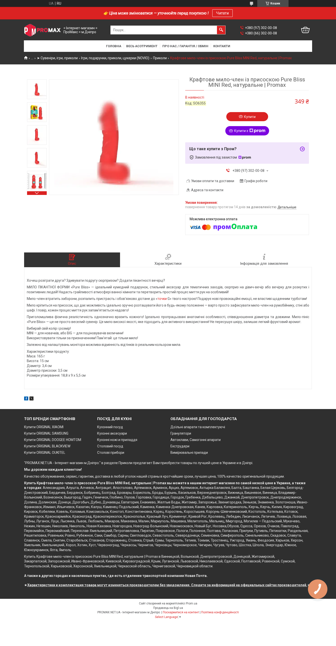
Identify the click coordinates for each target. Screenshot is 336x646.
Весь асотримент (141, 46)
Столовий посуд (110, 446)
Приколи (160, 58)
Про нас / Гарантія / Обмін (185, 46)
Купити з (241, 131)
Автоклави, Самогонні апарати (195, 440)
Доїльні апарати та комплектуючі (197, 427)
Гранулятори (180, 433)
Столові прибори (110, 453)
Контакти (221, 46)
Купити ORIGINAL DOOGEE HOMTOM (52, 440)
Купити (250, 117)
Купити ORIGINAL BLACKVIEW (47, 446)
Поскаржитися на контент (181, 612)
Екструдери (179, 446)
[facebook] (26, 399)
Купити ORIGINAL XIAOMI (43, 427)
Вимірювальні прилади (189, 453)
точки (162, 299)
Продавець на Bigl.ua (168, 608)
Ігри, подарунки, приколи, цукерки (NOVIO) (115, 58)
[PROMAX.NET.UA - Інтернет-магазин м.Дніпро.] (42, 30)
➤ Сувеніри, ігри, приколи (57, 58)
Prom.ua (191, 603)
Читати (222, 13)
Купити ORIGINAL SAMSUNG (46, 433)
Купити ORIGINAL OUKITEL (44, 453)
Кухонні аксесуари (112, 433)
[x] (31, 399)
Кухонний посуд (110, 427)
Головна (113, 46)
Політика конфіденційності (220, 612)
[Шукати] (221, 30)
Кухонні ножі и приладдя (117, 440)
